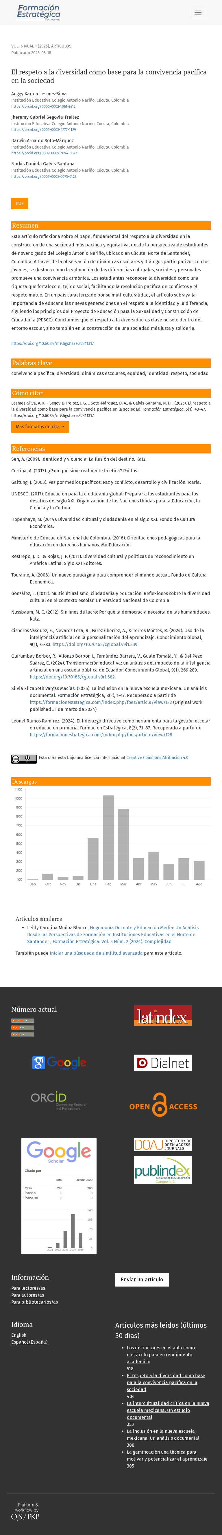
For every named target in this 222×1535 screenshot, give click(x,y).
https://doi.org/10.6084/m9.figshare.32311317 (52, 343)
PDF (20, 203)
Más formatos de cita (38, 426)
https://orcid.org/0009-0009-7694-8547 (44, 153)
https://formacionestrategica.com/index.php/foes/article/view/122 (101, 702)
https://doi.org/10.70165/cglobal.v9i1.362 (72, 677)
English (18, 1335)
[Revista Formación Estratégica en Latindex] (163, 1015)
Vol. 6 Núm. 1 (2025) (30, 46)
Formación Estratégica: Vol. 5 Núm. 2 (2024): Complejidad (112, 941)
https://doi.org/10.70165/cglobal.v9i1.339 (95, 644)
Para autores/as (27, 1295)
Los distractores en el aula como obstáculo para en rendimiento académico (161, 1354)
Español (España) (29, 1342)
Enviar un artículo (142, 1279)
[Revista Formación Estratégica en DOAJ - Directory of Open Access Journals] (163, 1144)
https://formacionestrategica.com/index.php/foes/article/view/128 (101, 735)
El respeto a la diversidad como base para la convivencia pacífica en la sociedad (166, 1382)
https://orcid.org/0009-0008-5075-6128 (44, 176)
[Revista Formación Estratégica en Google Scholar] (59, 1196)
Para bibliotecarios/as (34, 1302)
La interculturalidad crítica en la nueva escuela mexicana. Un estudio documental (168, 1410)
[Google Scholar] (59, 1062)
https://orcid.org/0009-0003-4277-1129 (43, 129)
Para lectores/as (28, 1288)
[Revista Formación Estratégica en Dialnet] (163, 1062)
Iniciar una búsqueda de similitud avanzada (96, 953)
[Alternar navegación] (198, 12)
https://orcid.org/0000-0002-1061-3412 (43, 106)
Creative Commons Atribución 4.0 (157, 757)
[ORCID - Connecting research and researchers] (59, 1100)
